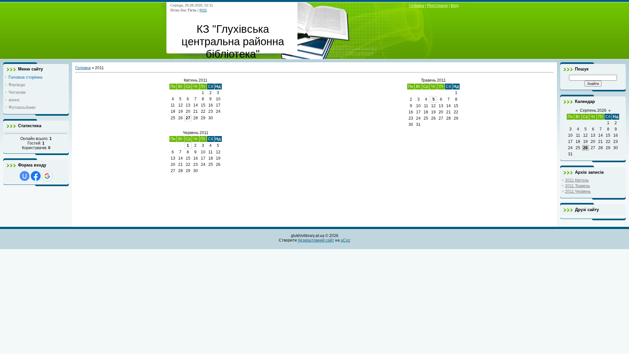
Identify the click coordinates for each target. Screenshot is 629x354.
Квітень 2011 (195, 80)
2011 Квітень (577, 180)
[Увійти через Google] (47, 176)
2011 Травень (577, 186)
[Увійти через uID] (24, 176)
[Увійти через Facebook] (36, 176)
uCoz (345, 240)
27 (188, 118)
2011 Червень (578, 191)
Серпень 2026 (593, 110)
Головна (416, 5)
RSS (203, 10)
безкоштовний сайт (316, 240)
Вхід (455, 5)
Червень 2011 (195, 132)
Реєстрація (437, 5)
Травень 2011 (433, 80)
